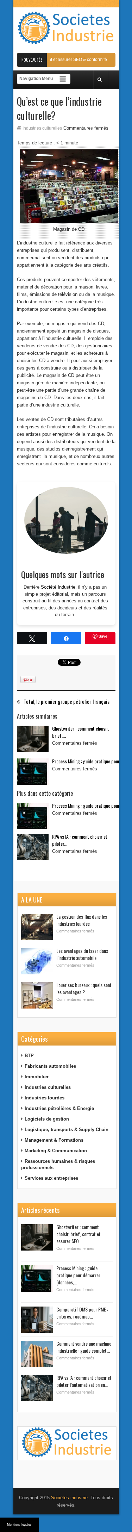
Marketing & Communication (56, 1150)
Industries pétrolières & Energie (59, 1108)
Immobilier (37, 1076)
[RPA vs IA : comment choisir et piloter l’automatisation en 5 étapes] (33, 847)
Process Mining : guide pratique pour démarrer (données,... (78, 1275)
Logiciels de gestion (47, 1119)
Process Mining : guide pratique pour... (87, 761)
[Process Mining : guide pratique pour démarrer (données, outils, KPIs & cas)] (33, 771)
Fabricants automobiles (50, 1066)
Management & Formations (54, 1140)
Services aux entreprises (51, 1178)
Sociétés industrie (69, 1497)
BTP (29, 1055)
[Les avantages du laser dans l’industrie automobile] (37, 961)
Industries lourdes (44, 1097)
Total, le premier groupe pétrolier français (66, 701)
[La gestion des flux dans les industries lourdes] (37, 927)
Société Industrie (58, 587)
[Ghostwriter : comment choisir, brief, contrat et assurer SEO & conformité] (33, 739)
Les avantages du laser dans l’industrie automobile (82, 954)
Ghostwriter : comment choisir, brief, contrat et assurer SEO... (78, 1234)
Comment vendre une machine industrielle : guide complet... (83, 1347)
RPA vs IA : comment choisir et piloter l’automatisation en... (84, 1381)
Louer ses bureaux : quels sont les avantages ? (84, 988)
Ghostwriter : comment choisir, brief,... (80, 732)
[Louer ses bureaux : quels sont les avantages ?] (37, 995)
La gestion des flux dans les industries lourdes (81, 920)
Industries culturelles (42, 128)
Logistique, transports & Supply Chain (66, 1129)
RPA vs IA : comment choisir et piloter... (79, 840)
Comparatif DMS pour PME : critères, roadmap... (82, 1312)
